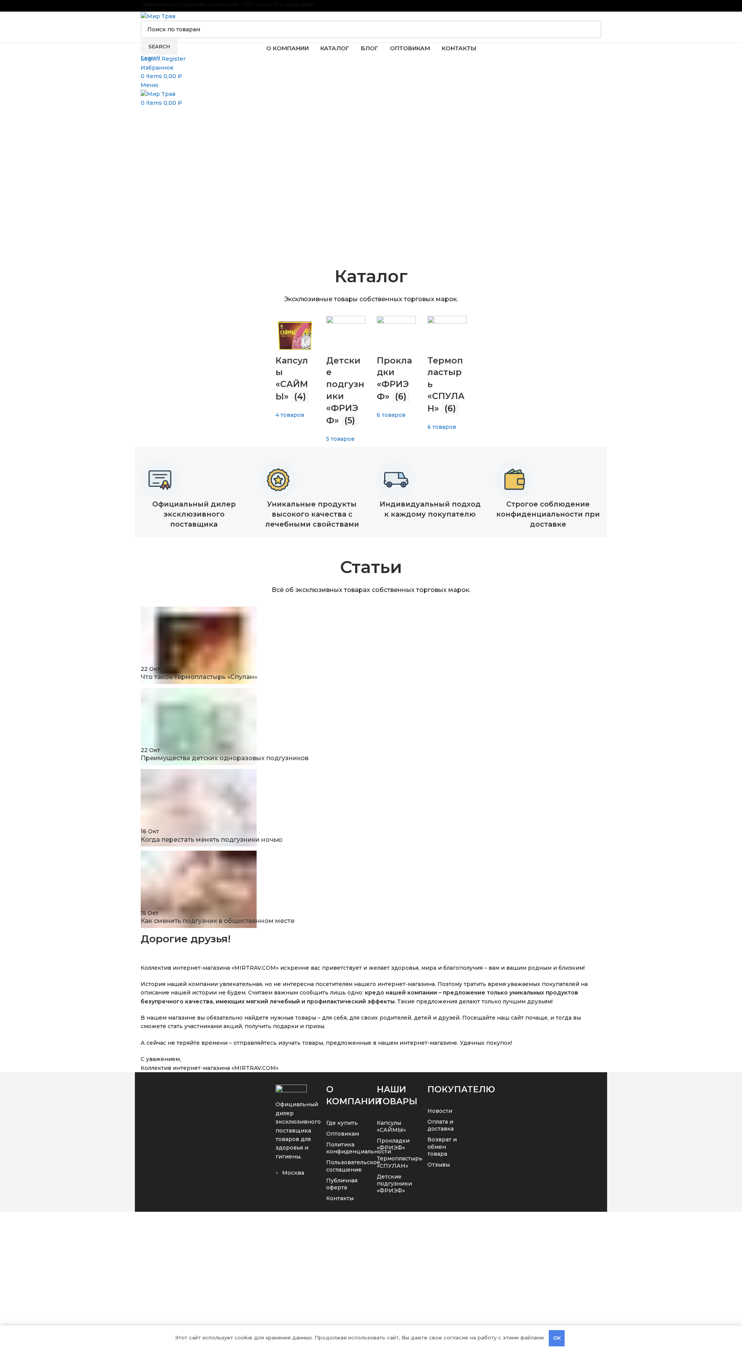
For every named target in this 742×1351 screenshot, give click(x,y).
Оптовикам (342, 1133)
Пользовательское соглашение (343, 1166)
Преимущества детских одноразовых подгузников (224, 758)
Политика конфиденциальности (343, 1148)
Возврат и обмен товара (442, 1146)
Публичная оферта (341, 1184)
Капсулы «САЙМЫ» (391, 1126)
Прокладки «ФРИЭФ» (393, 1144)
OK (557, 1338)
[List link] (295, 1144)
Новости (439, 1110)
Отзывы (438, 1164)
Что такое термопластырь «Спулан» (199, 677)
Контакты (340, 1198)
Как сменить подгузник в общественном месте (217, 921)
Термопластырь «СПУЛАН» (394, 1162)
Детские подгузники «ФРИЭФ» (394, 1183)
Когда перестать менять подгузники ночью (212, 839)
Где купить (342, 1122)
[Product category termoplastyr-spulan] (371, 354)
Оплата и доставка (440, 1125)
